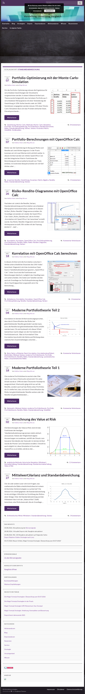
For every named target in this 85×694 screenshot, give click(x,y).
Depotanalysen (40, 23)
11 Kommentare (75, 462)
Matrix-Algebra (43, 180)
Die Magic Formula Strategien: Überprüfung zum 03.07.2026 (24, 597)
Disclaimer (60, 689)
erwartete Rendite (13, 180)
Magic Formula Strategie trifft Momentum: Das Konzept (23, 606)
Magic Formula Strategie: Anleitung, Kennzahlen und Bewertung (26, 610)
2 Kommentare (75, 180)
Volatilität (7, 130)
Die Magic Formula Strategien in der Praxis (18, 601)
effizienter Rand (22, 353)
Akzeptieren (49, 11)
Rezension (8, 641)
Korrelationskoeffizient (45, 353)
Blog (13, 23)
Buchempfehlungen (11, 581)
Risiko (6, 128)
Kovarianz (33, 180)
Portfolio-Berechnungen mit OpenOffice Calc (46, 139)
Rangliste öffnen (10, 569)
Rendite (52, 180)
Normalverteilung (10, 464)
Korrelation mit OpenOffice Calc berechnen (44, 253)
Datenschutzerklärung (74, 689)
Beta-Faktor (11, 353)
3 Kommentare (75, 516)
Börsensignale (31, 528)
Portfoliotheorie (10, 242)
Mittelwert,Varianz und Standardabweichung (46, 475)
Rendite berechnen (47, 126)
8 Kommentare (75, 125)
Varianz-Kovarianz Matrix (39, 128)
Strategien (21, 23)
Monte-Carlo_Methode (24, 125)
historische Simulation (30, 462)
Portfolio (7, 126)
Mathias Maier (11, 85)
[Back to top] (80, 689)
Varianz (27, 128)
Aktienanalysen (53, 23)
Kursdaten (19, 241)
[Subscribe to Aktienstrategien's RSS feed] (4, 2)
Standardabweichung (16, 128)
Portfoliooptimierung (19, 126)
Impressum (51, 689)
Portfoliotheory (33, 126)
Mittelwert (42, 462)
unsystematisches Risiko (18, 358)
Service (4, 28)
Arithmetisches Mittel (14, 516)
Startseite (5, 23)
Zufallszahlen (16, 130)
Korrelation (11, 241)
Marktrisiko (8, 355)
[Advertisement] (42, 46)
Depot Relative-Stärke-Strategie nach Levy (19, 537)
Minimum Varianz (19, 355)
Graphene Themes (20, 691)
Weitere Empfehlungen (12, 584)
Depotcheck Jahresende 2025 (14, 615)
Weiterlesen (11, 117)
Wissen (63, 23)
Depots (29, 23)
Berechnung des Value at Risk (34, 419)
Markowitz (10, 408)
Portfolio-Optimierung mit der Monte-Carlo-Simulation (45, 80)
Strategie (7, 649)
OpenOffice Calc (30, 241)
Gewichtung (11, 125)
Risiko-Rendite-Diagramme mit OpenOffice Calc (44, 193)
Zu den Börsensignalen (12, 558)
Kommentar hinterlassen (72, 241)
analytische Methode (14, 462)
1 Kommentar (76, 299)
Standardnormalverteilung (42, 464)
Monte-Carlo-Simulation (42, 125)
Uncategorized (9, 653)
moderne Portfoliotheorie (35, 355)
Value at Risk (8, 466)
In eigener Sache (15, 28)
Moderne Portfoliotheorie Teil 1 (36, 368)
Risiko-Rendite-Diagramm (37, 242)
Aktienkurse (11, 299)
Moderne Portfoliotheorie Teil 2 (36, 310)
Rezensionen (73, 23)
